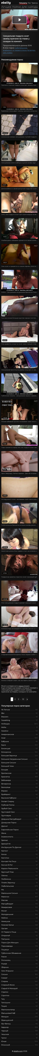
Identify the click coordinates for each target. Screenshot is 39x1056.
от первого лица (19, 50)
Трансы (35, 3)
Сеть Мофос (7, 53)
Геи (29, 3)
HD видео (31, 50)
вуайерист (7, 50)
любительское (21, 48)
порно (21, 686)
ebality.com (18, 1051)
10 (23, 699)
